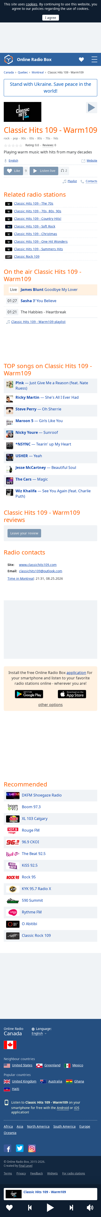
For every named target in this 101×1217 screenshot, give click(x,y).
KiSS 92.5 (30, 865)
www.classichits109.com (38, 564)
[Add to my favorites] (9, 1207)
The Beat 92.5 (34, 853)
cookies (31, 4)
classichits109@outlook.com (40, 571)
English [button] (37, 1034)
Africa (8, 1126)
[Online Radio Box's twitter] (19, 1148)
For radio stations (73, 1173)
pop (15, 138)
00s (31, 138)
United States (22, 1065)
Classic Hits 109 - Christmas (35, 234)
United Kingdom (24, 1081)
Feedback (36, 1173)
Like (17, 170)
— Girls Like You (39, 420)
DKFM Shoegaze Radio (42, 795)
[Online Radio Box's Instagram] (32, 1148)
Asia (20, 1126)
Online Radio (13, 1031)
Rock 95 (29, 877)
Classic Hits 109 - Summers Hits (38, 249)
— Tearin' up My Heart (43, 444)
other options (50, 704)
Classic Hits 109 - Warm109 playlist (38, 321)
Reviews (48, 145)
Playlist (72, 181)
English (13, 161)
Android (63, 1107)
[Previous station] (30, 1207)
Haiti (15, 1089)
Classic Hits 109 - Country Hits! (37, 218)
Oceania (10, 1132)
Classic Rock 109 (26, 256)
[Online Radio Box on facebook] (7, 1148)
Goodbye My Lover (49, 289)
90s (23, 138)
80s (39, 138)
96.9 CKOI (30, 842)
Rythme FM (32, 912)
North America (38, 1126)
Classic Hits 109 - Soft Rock (34, 226)
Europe (84, 1126)
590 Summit (32, 900)
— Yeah (29, 455)
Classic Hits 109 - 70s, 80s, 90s (37, 211)
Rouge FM (31, 830)
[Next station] (71, 1207)
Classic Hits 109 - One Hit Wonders (41, 241)
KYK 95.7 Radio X (36, 888)
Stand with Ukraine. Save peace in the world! (50, 87)
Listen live (47, 170)
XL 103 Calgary (34, 818)
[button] (50, 1207)
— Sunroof (37, 432)
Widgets (52, 1173)
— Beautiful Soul (46, 467)
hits (56, 138)
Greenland (52, 1065)
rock (6, 138)
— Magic (32, 479)
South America (64, 1126)
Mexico (77, 1065)
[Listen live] (91, 107)
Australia (55, 1081)
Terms (8, 1173)
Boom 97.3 (31, 807)
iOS (76, 1107)
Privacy (21, 1173)
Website (92, 161)
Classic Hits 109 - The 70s (33, 203)
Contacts (91, 181)
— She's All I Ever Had (47, 397)
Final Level (25, 1166)
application (76, 672)
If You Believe (38, 300)
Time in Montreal (21, 578)
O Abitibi (29, 924)
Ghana (79, 1081)
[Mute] (91, 1207)
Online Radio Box (34, 59)
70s (48, 138)
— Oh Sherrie (38, 409)
